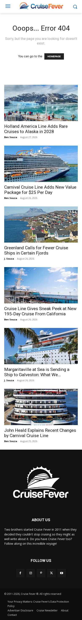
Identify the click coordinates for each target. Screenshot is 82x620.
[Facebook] (20, 573)
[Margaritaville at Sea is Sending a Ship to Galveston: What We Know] (41, 346)
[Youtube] (62, 573)
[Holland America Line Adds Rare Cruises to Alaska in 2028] (41, 103)
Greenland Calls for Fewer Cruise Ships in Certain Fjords (36, 250)
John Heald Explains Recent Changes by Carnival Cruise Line (40, 433)
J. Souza (9, 258)
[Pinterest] (41, 573)
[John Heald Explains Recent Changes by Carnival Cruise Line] (41, 407)
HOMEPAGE (54, 56)
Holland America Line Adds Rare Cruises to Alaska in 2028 (36, 129)
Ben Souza (10, 137)
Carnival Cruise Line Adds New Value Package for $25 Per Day (40, 190)
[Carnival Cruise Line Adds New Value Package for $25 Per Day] (41, 164)
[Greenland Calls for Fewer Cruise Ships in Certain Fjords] (41, 224)
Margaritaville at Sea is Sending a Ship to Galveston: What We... (36, 372)
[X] (51, 573)
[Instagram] (30, 573)
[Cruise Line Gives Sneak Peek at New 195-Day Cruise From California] (41, 285)
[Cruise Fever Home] (41, 5)
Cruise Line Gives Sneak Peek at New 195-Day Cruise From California (40, 311)
